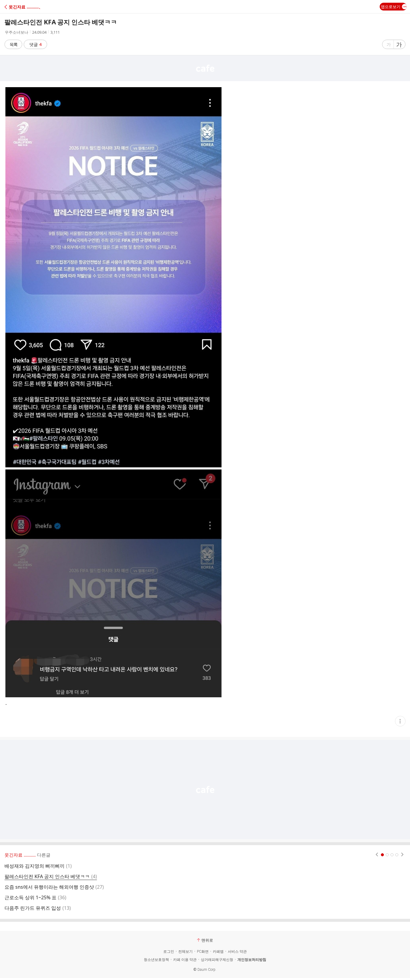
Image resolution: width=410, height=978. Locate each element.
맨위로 (207, 940)
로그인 (168, 951)
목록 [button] (13, 44)
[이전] (377, 854)
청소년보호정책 (156, 960)
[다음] (402, 854)
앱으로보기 (390, 6)
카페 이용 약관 (185, 960)
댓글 (35, 44)
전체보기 (185, 951)
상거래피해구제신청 (217, 960)
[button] (31, 7)
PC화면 (203, 951)
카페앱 (218, 951)
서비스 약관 (237, 951)
